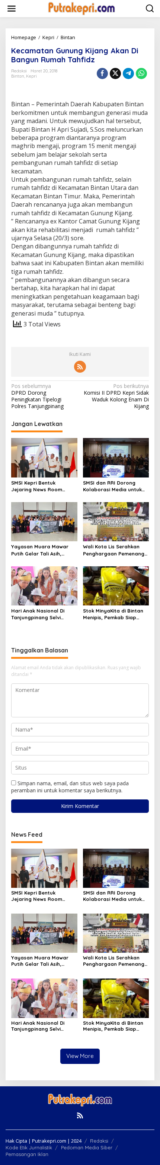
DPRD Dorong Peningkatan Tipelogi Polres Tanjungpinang (37, 396)
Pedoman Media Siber (86, 1147)
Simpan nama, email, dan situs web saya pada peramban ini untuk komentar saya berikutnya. (70, 786)
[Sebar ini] (102, 73)
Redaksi (99, 1141)
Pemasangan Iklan (27, 1154)
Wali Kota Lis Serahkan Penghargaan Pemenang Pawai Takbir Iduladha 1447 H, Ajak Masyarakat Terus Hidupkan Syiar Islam (113, 550)
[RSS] (80, 367)
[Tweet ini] (115, 73)
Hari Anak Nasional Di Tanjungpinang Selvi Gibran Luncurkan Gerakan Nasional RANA (40, 614)
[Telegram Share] (128, 73)
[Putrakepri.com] (81, 8)
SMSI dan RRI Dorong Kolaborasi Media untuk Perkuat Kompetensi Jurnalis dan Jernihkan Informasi (112, 486)
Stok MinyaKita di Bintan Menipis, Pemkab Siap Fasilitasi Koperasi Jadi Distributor (113, 614)
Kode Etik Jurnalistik (29, 1147)
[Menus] (11, 8)
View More (80, 1055)
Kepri (31, 76)
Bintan (17, 76)
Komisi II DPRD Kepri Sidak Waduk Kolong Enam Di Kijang (116, 396)
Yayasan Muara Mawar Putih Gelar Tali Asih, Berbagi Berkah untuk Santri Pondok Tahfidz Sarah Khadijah (39, 550)
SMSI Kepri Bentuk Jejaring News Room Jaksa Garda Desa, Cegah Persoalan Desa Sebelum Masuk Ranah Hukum (43, 486)
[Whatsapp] (141, 73)
